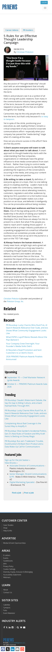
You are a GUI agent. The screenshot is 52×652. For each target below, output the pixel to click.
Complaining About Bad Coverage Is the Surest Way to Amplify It (23, 425)
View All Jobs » (11, 463)
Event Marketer (9, 613)
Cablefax (6, 605)
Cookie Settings (9, 569)
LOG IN (44, 2)
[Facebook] (2, 649)
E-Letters (6, 555)
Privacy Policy (8, 566)
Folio (5, 610)
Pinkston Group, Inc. (15, 301)
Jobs (5, 563)
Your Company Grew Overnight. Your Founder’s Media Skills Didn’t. (23, 345)
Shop (5, 528)
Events (5, 558)
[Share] (22, 649)
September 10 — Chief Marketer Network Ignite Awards (26, 379)
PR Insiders (28, 30)
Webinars (7, 577)
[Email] (17, 649)
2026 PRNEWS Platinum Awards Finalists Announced (24, 358)
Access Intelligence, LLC (17, 643)
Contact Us (7, 592)
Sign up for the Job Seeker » (17, 460)
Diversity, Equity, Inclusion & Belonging (18, 572)
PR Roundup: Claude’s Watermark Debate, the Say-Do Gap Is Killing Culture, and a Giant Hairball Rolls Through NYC (25, 403)
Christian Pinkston (25, 52)
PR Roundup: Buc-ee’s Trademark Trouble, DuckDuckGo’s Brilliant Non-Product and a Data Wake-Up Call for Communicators (24, 444)
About (5, 590)
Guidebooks (8, 561)
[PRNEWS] (26, 7)
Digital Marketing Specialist (22, 482)
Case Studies (8, 525)
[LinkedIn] (12, 649)
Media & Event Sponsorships (14, 543)
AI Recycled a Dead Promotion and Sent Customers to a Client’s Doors (23, 351)
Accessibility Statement (12, 575)
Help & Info (7, 530)
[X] (7, 649)
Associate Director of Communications (27, 465)
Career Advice (11, 30)
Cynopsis (6, 607)
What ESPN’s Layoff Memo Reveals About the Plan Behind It (26, 338)
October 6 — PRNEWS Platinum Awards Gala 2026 (27, 385)
